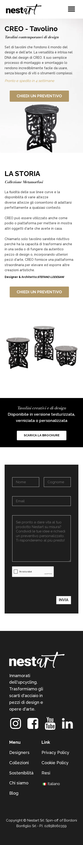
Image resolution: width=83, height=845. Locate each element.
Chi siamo (18, 782)
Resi (46, 772)
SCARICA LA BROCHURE (41, 435)
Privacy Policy (55, 752)
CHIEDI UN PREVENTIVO (39, 96)
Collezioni (19, 762)
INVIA (63, 600)
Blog (13, 793)
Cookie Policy (55, 762)
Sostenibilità (21, 772)
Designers (19, 752)
